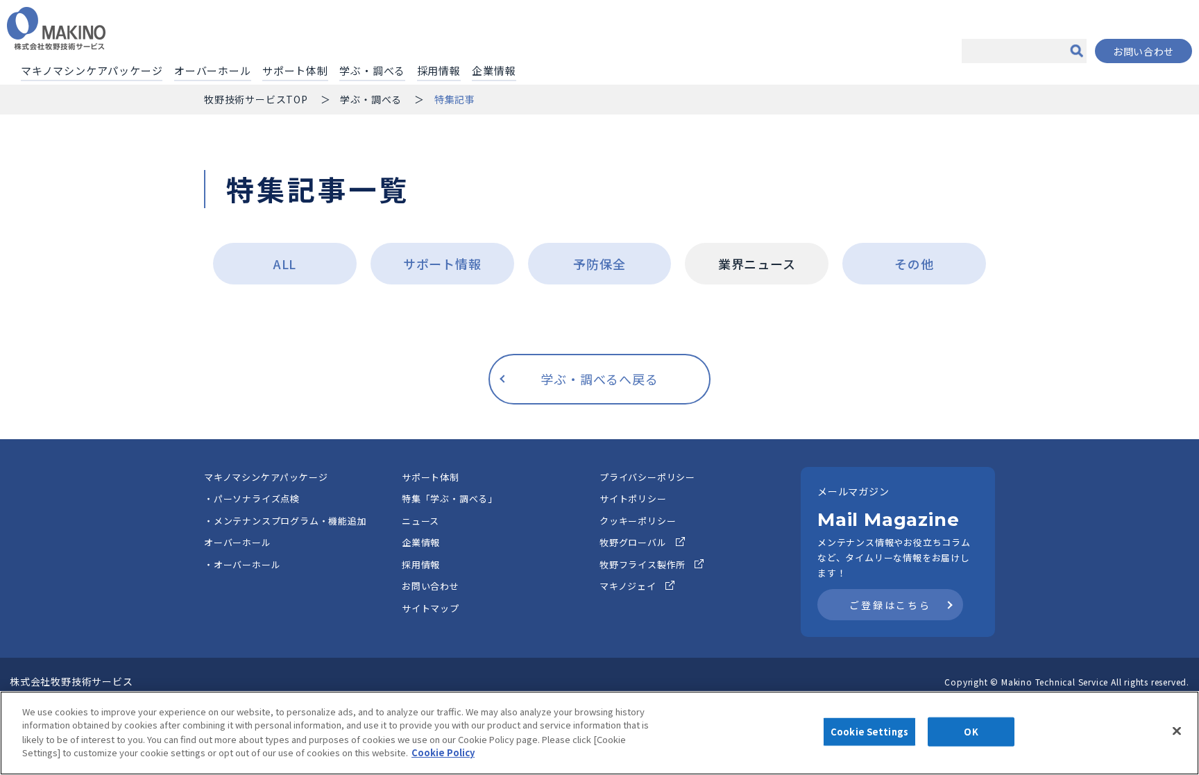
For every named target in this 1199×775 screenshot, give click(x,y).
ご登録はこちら (890, 605)
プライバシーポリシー (647, 477)
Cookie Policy (443, 751)
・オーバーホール (242, 564)
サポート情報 (442, 264)
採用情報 (439, 70)
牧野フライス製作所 (643, 564)
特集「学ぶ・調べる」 (450, 498)
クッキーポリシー (638, 520)
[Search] (1076, 51)
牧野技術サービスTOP (256, 99)
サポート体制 (295, 70)
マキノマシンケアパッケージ (91, 70)
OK (971, 731)
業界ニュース (757, 264)
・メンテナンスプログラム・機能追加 (285, 520)
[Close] (1177, 731)
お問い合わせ (1143, 51)
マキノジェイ (628, 586)
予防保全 (599, 264)
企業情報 (494, 70)
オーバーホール (212, 70)
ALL (284, 264)
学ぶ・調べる (372, 70)
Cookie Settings (869, 731)
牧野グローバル (633, 542)
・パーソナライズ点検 (252, 498)
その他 (913, 264)
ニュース (420, 520)
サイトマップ (430, 608)
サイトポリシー (633, 498)
